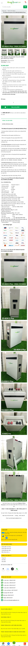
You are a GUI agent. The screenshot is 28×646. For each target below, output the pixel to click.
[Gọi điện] (14, 642)
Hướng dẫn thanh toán (6, 548)
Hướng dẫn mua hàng (6, 546)
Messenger (8, 645)
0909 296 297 (6, 112)
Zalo (19, 645)
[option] (4, 52)
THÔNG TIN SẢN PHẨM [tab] (7, 120)
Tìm (25, 6)
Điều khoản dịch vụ (6, 552)
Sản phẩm (4, 561)
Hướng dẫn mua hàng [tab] (7, 124)
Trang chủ (4, 558)
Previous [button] (2, 52)
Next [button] (26, 52)
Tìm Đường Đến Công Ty (3, 645)
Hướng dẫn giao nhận (6, 550)
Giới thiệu (4, 559)
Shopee (25, 645)
